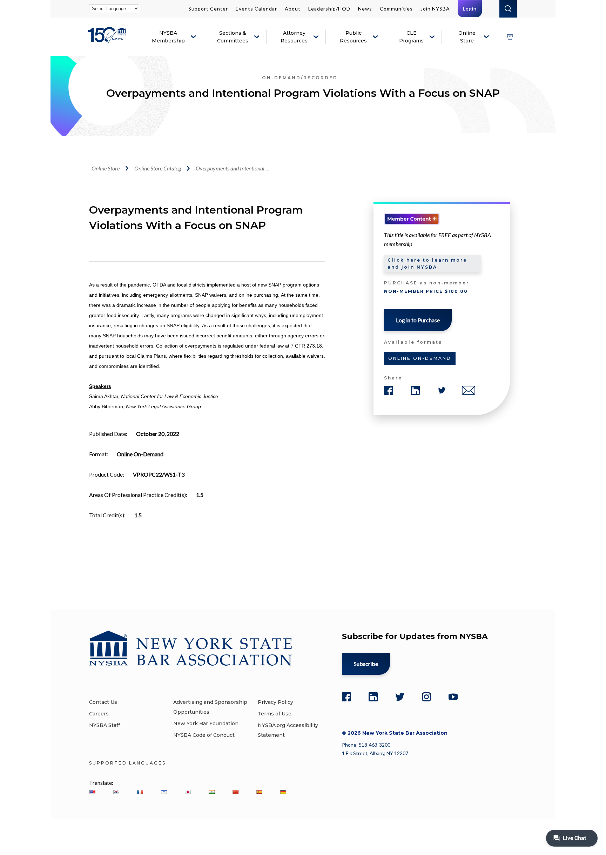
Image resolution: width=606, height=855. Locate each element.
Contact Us (103, 702)
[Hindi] (211, 792)
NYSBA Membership (168, 37)
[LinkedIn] (373, 696)
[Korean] (116, 792)
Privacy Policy (275, 702)
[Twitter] (399, 696)
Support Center (208, 9)
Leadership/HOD (329, 9)
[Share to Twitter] (441, 390)
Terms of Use (274, 714)
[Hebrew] (164, 792)
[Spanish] (259, 792)
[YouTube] (453, 696)
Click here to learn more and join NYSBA (427, 263)
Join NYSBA (435, 9)
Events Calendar (256, 9)
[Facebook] (346, 696)
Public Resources (353, 37)
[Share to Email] (468, 390)
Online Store (467, 37)
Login (470, 9)
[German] (283, 792)
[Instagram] (426, 696)
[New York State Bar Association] (108, 40)
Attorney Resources (294, 37)
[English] (92, 792)
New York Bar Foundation (205, 723)
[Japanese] (187, 792)
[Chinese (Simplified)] (235, 792)
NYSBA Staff (104, 725)
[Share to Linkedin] (415, 390)
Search (508, 9)
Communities (396, 9)
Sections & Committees (232, 37)
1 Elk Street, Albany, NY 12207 (375, 753)
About (293, 9)
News (365, 9)
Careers (99, 714)
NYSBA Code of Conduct (204, 735)
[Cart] (509, 37)
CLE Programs (411, 37)
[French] (140, 792)
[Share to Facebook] (388, 390)
